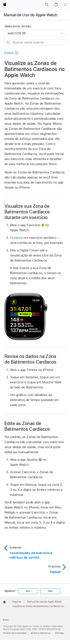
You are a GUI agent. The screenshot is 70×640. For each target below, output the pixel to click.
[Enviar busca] (9, 42)
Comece (16, 238)
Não (50, 591)
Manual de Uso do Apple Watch (31, 15)
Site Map (59, 633)
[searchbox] (35, 42)
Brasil (6, 619)
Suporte (16, 601)
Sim (28, 591)
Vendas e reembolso (40, 633)
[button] (46, 4)
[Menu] (65, 4)
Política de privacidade (14, 633)
